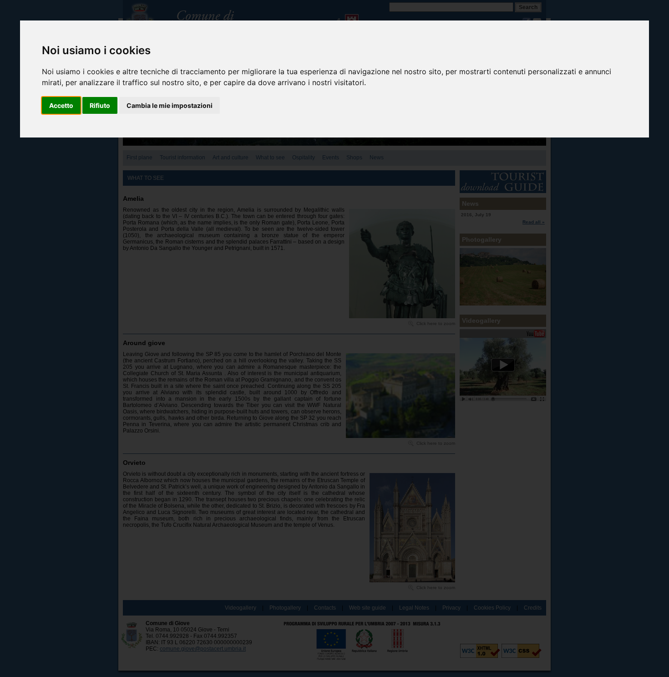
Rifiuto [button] (100, 105)
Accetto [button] (61, 105)
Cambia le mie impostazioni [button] (170, 105)
